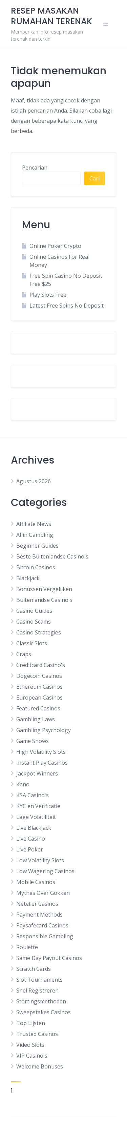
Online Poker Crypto (55, 246)
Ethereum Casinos (39, 686)
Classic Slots (31, 643)
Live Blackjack (33, 827)
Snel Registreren (37, 990)
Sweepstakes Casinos (43, 1012)
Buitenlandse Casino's (44, 600)
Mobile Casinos (35, 882)
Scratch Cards (33, 969)
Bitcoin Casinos (35, 567)
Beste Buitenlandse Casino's (52, 556)
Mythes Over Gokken (43, 893)
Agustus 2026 (33, 481)
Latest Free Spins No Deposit (66, 305)
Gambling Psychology (43, 730)
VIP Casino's (31, 1055)
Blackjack (28, 578)
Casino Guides (34, 610)
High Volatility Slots (41, 752)
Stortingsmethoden (41, 1001)
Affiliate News (33, 524)
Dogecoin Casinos (39, 676)
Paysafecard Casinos (42, 925)
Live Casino (30, 838)
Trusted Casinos (37, 1034)
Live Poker (29, 849)
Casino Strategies (38, 632)
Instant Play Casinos (42, 762)
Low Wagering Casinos (45, 871)
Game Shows (32, 741)
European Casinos (39, 697)
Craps (23, 654)
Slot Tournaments (39, 979)
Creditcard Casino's (40, 665)
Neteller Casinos (37, 903)
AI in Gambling (34, 534)
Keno (22, 784)
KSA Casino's (32, 795)
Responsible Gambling (44, 936)
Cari (94, 178)
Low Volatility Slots (40, 860)
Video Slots (30, 1044)
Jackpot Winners (37, 773)
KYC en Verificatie (38, 806)
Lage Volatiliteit (36, 817)
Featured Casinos (38, 708)
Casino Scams (33, 621)
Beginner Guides (37, 545)
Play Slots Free (47, 294)
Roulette (27, 947)
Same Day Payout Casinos (49, 958)
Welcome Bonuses (39, 1066)
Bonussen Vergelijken (44, 589)
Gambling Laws (35, 719)
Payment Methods (39, 914)
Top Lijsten (30, 1023)
